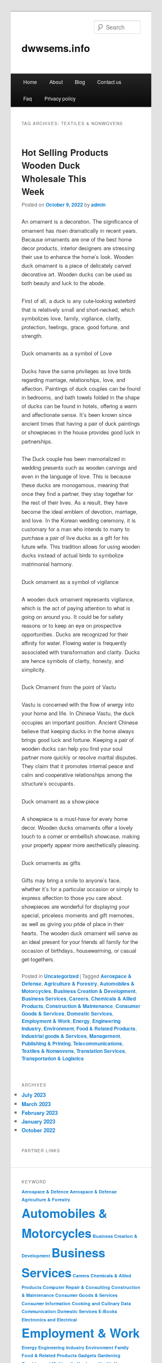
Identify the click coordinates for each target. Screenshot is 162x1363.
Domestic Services (89, 1013)
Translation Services (100, 1051)
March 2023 (36, 1104)
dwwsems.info (56, 48)
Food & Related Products (105, 1028)
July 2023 (34, 1095)
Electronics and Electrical (49, 1319)
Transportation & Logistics (53, 1058)
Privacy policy (60, 98)
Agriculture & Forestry (70, 983)
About (56, 81)
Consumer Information (46, 1303)
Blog (80, 81)
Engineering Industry (61, 1347)
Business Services (44, 998)
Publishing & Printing (46, 1043)
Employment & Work (46, 1021)
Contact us (109, 81)
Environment (59, 1028)
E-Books (107, 1311)
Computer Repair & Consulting (76, 1287)
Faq (27, 98)
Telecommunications (97, 1043)
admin (98, 204)
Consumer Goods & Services (86, 1295)
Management (104, 1036)
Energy (81, 1021)
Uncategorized (61, 976)
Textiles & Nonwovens (48, 1051)
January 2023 (38, 1121)
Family (122, 1347)
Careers (78, 998)
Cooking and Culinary (96, 1303)
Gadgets (87, 1355)
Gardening (109, 1355)
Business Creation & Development (94, 991)
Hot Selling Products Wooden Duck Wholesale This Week (65, 172)
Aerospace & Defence (45, 1191)
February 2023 (40, 1113)
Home (30, 81)
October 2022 (38, 1130)
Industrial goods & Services (54, 1036)
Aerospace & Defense (93, 1191)
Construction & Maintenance (79, 1006)
